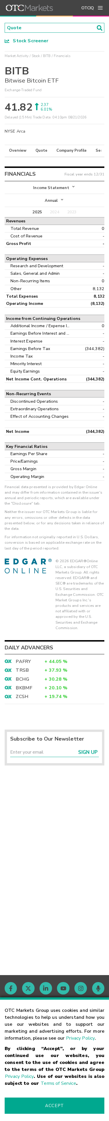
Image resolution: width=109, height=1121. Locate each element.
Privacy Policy (80, 1038)
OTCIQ (87, 8)
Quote (41, 150)
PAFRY (23, 661)
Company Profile (71, 150)
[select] (5, 184)
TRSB (22, 670)
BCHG (22, 679)
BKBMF (24, 688)
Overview (17, 150)
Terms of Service (58, 1083)
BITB (47, 56)
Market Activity (16, 56)
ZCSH (22, 696)
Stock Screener (29, 41)
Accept (54, 1106)
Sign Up (88, 752)
